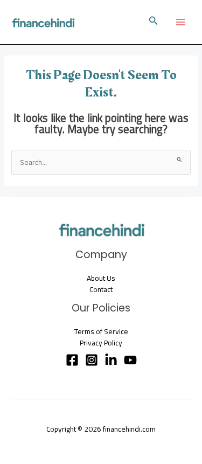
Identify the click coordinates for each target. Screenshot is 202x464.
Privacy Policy (101, 343)
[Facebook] (72, 360)
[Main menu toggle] (181, 22)
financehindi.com (129, 429)
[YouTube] (130, 360)
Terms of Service (101, 331)
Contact (101, 289)
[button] (153, 22)
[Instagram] (91, 360)
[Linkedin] (111, 360)
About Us (101, 278)
